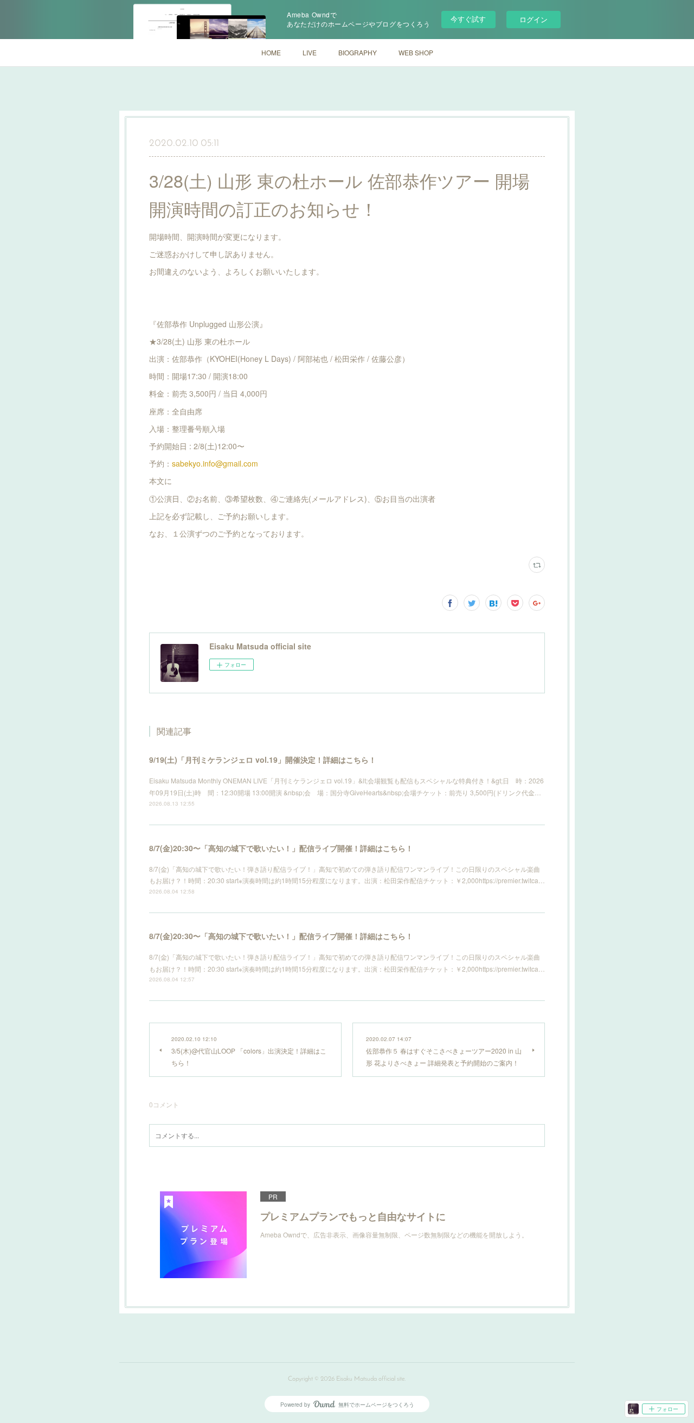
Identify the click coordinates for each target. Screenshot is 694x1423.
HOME (271, 52)
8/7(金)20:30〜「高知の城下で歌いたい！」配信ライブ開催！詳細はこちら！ (281, 848)
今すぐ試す (468, 19)
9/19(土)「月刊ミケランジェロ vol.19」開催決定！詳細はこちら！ (262, 759)
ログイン (533, 19)
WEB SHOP (416, 52)
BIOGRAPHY (357, 52)
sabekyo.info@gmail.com (215, 463)
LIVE (310, 52)
